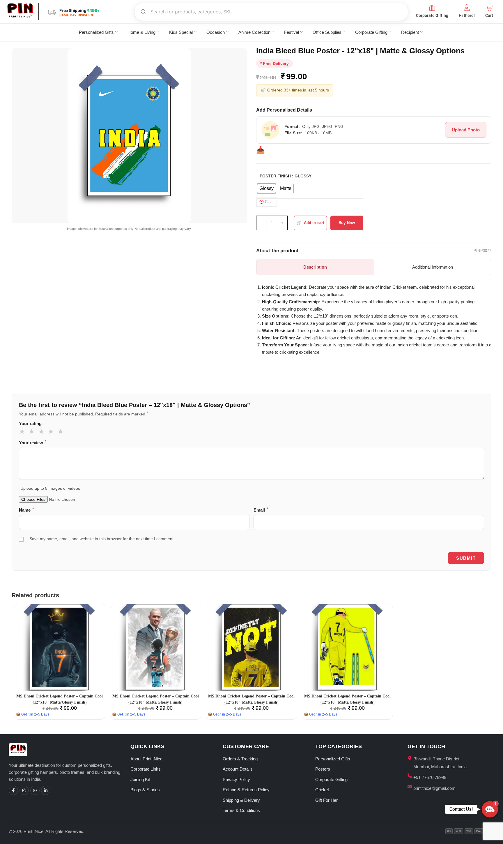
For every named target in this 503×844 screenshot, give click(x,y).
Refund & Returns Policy (246, 789)
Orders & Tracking (240, 758)
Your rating (30, 423)
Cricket (322, 789)
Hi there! (467, 15)
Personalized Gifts (96, 32)
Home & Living (141, 32)
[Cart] (489, 7)
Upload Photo (466, 129)
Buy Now (347, 223)
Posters (322, 769)
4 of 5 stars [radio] (52, 431)
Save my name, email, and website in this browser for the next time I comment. (102, 538)
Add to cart (314, 223)
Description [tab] (315, 267)
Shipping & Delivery (241, 800)
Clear (269, 202)
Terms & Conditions (241, 810)
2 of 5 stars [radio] (33, 431)
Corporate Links (145, 769)
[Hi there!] (467, 7)
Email (261, 509)
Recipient (410, 32)
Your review (32, 442)
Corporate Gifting (432, 15)
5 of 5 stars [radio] (61, 431)
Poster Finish (275, 176)
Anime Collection (254, 32)
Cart (489, 15)
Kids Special (181, 32)
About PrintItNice (146, 758)
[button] (490, 809)
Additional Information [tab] (432, 267)
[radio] (266, 188)
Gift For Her (326, 800)
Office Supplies (327, 32)
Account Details (238, 769)
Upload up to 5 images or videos (50, 488)
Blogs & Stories (145, 789)
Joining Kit (140, 779)
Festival (291, 32)
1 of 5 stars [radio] (23, 431)
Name (26, 509)
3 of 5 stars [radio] (42, 431)
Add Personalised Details (284, 110)
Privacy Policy (236, 779)
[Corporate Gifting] (432, 7)
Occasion (215, 32)
